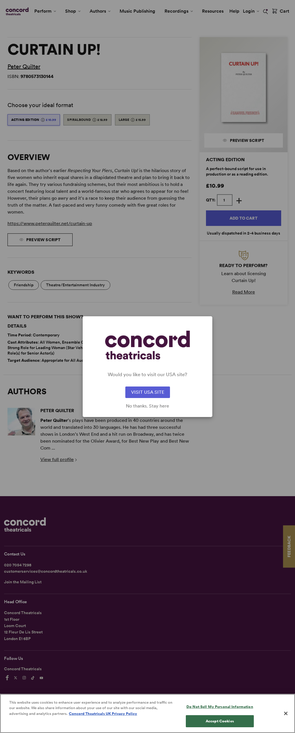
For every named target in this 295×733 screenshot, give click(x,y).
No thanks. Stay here (147, 406)
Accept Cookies (220, 721)
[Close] (285, 713)
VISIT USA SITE (147, 392)
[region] (147, 713)
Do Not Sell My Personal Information (219, 707)
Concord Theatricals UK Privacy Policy (103, 713)
